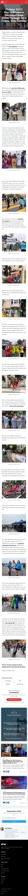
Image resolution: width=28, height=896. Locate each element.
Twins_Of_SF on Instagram (16, 406)
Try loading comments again (14, 699)
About (2, 864)
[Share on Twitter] (6, 771)
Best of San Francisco (5, 858)
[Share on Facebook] (8, 771)
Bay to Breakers (13, 46)
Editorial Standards (5, 868)
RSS (2, 883)
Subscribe (14, 821)
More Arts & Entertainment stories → (14, 738)
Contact (2, 872)
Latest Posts (3, 854)
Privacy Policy (3, 891)
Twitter (2, 881)
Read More (23, 832)
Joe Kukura (20, 6)
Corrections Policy (4, 870)
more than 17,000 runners (18, 88)
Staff (2, 866)
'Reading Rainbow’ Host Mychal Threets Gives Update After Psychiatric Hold (14, 723)
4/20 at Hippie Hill (10, 623)
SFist (3, 844)
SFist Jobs (3, 856)
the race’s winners (6, 92)
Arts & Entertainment (10, 6)
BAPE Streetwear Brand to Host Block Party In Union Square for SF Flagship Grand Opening (14, 734)
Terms (2, 893)
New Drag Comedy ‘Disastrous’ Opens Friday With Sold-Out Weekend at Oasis (14, 728)
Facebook (3, 878)
